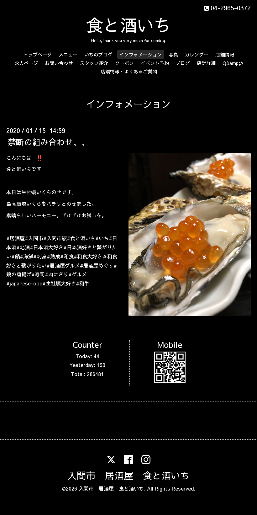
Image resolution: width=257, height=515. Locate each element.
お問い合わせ (59, 63)
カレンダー (196, 54)
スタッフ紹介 (94, 63)
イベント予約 (155, 63)
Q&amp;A (233, 63)
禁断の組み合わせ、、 (48, 141)
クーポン (124, 63)
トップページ (38, 54)
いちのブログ (98, 54)
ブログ (183, 63)
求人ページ (26, 63)
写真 (173, 54)
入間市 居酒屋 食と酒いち (128, 475)
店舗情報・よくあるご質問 (129, 71)
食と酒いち (128, 24)
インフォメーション (140, 54)
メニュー (68, 54)
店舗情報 (224, 54)
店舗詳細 (206, 63)
